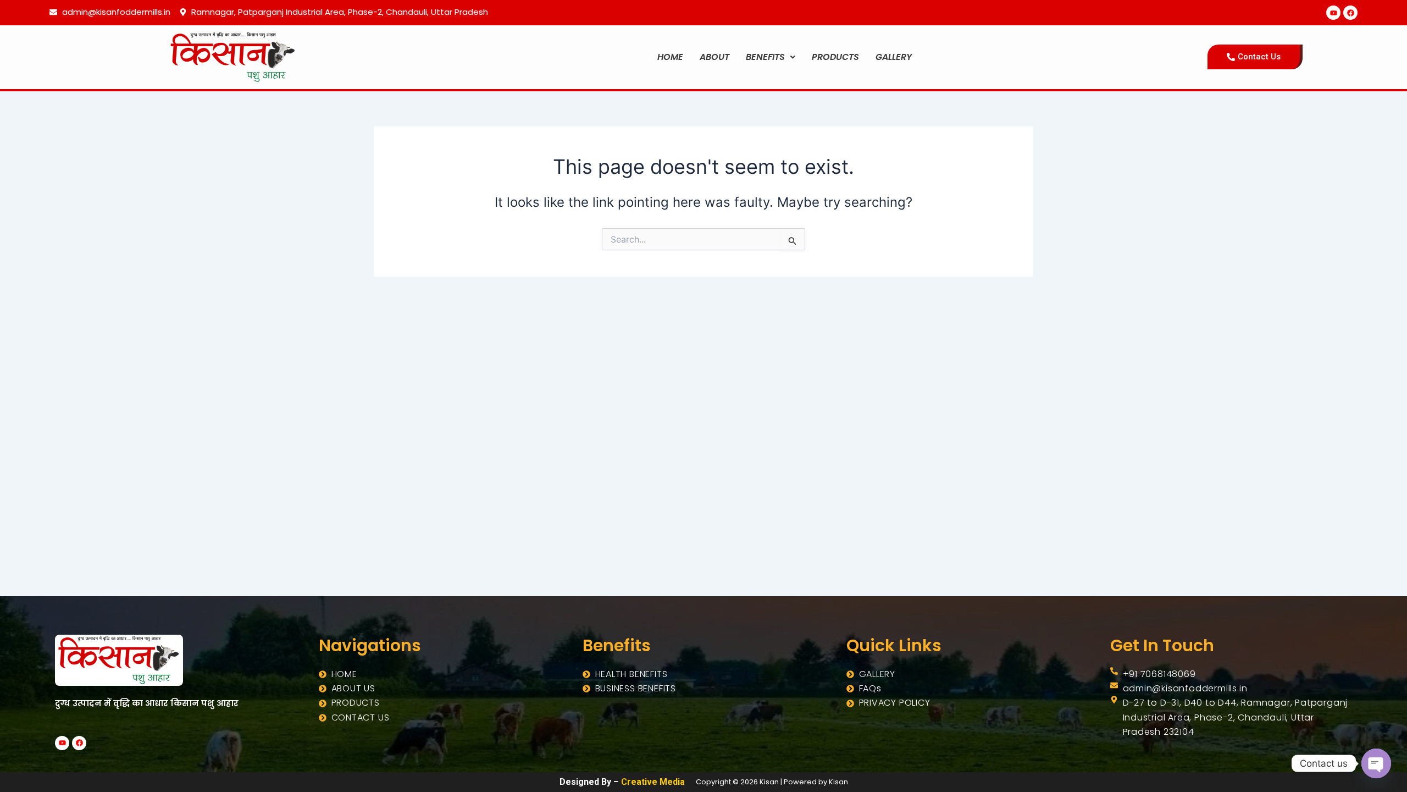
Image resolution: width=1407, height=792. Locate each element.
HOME (670, 57)
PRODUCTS (835, 57)
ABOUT (714, 57)
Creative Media (653, 782)
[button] (771, 57)
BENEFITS (765, 57)
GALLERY (894, 57)
